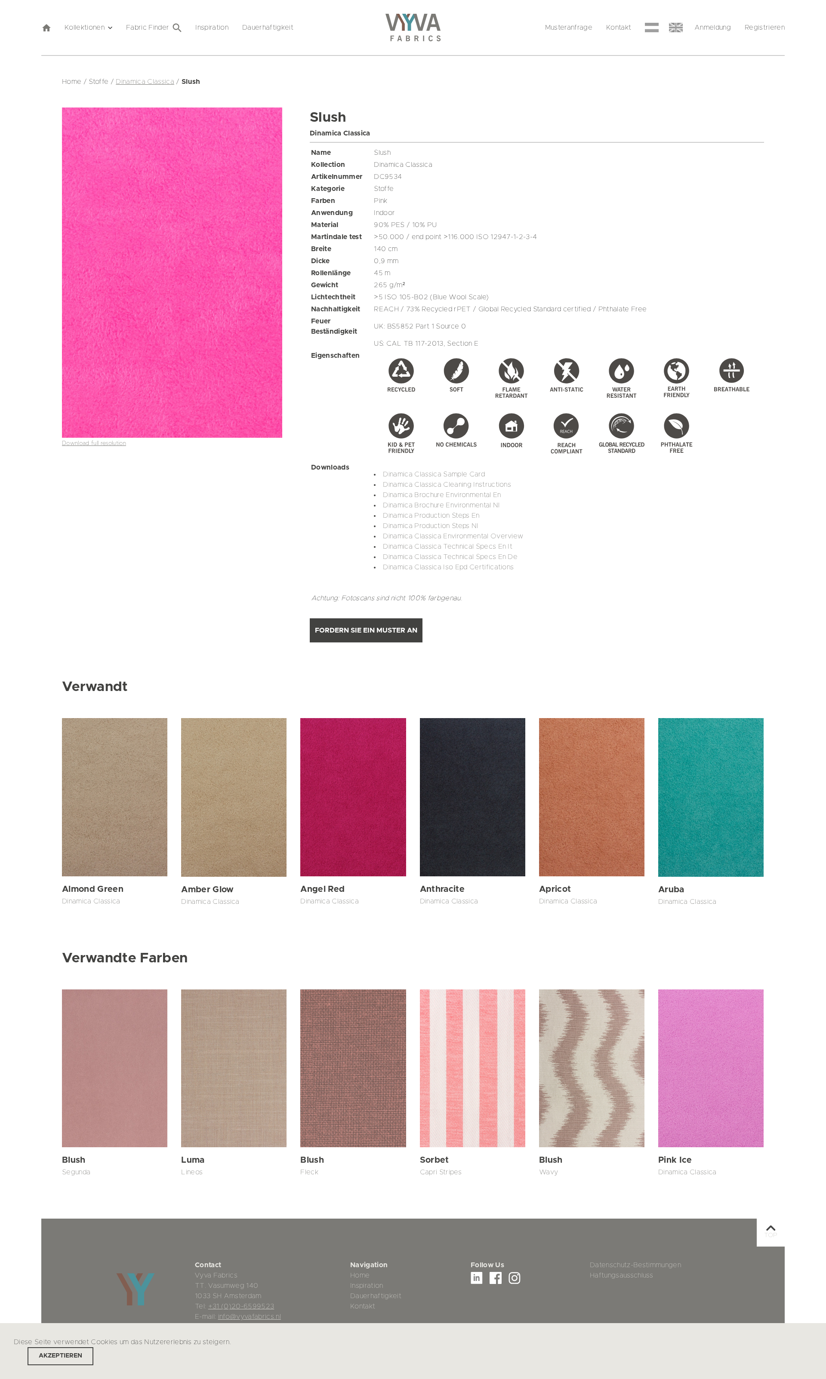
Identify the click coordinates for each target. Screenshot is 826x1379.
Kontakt (618, 27)
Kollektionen (85, 27)
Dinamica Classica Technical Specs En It (447, 546)
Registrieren (765, 27)
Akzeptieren (60, 1356)
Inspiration (211, 27)
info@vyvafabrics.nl (249, 1316)
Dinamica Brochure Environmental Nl (441, 505)
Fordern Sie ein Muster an (366, 630)
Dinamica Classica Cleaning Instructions (447, 484)
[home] (46, 27)
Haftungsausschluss (621, 1275)
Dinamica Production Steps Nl (430, 525)
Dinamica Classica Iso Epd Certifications (448, 567)
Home (360, 1275)
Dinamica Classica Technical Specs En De (450, 556)
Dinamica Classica (145, 81)
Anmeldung (712, 27)
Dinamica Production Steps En (431, 515)
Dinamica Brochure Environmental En (442, 494)
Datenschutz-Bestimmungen (635, 1265)
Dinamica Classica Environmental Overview (453, 536)
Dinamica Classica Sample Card (434, 474)
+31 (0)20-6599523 (241, 1306)
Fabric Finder (147, 27)
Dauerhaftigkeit (267, 27)
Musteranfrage (568, 27)
